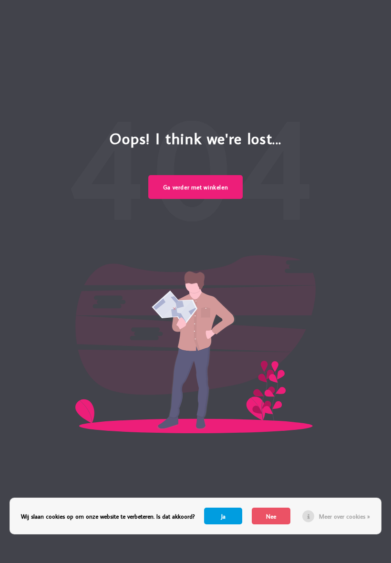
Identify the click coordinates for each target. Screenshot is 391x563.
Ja (223, 516)
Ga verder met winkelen (195, 187)
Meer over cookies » (344, 516)
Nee (271, 516)
